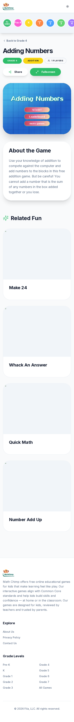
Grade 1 (7, 676)
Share (18, 71)
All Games (45, 687)
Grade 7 (44, 681)
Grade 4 (44, 664)
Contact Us (10, 643)
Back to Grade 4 (16, 40)
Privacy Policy (11, 637)
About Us (8, 631)
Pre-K (6, 664)
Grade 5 (44, 670)
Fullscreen (48, 71)
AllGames (7, 23)
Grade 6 (44, 676)
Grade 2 (8, 681)
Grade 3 (8, 687)
